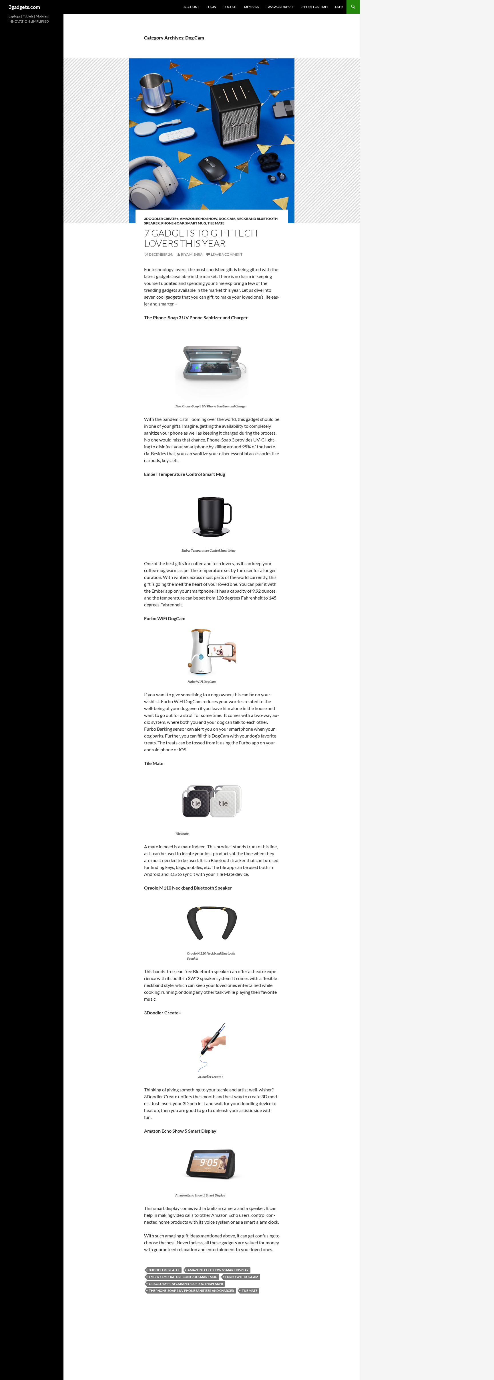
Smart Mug (195, 223)
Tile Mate (249, 1290)
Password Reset (279, 7)
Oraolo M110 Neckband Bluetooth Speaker (186, 1284)
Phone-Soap (172, 223)
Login (211, 7)
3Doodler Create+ (161, 218)
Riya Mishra (191, 254)
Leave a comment (226, 254)
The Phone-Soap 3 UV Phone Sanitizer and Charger (191, 1290)
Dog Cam (227, 218)
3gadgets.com (24, 7)
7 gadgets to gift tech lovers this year (201, 238)
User (339, 7)
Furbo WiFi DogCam (241, 1277)
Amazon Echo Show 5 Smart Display (218, 1270)
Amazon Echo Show (198, 218)
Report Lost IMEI (314, 7)
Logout (230, 7)
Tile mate (216, 223)
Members (251, 7)
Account (191, 7)
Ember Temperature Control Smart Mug (183, 1277)
